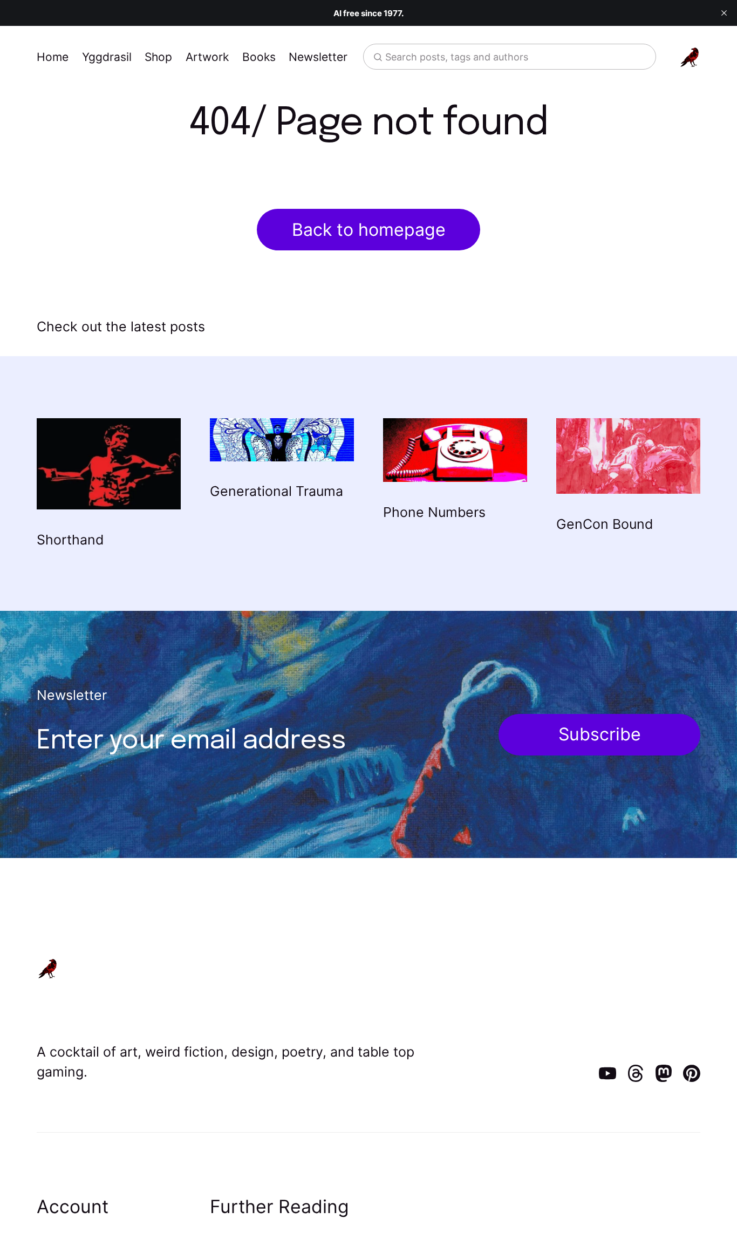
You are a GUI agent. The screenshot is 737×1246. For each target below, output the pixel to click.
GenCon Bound (604, 524)
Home (53, 57)
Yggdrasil (107, 57)
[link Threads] (635, 1078)
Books (259, 57)
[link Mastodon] (663, 1078)
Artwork (207, 57)
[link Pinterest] (691, 1078)
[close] (724, 13)
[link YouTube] (607, 1078)
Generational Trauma (276, 491)
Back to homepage (369, 229)
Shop (158, 57)
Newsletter (318, 57)
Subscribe (599, 734)
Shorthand (70, 540)
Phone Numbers (434, 512)
